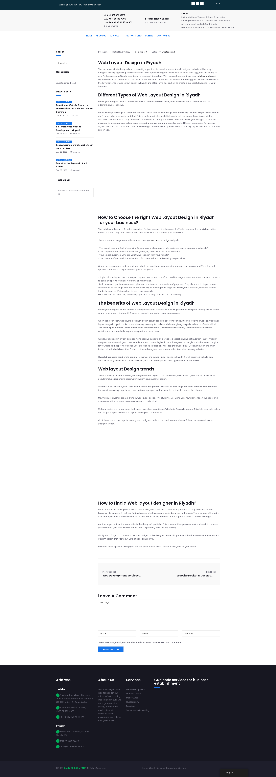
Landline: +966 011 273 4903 (118, 22)
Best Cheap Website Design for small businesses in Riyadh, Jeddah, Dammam (75, 108)
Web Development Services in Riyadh (121, 575)
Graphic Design (133, 693)
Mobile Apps (132, 697)
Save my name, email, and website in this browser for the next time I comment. (140, 642)
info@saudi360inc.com (157, 18)
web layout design (206, 76)
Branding (130, 706)
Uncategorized (63, 83)
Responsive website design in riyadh (74, 192)
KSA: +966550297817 (114, 15)
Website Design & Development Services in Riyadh (196, 575)
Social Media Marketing (137, 710)
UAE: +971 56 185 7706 (115, 18)
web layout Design (160, 240)
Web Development (135, 689)
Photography (132, 701)
